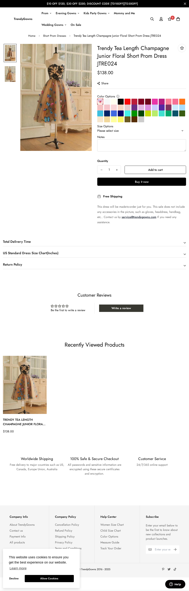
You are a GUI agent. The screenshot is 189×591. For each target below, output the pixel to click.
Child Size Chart (110, 530)
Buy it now (142, 182)
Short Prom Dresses (54, 36)
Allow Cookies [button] (49, 578)
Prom (45, 13)
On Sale (76, 25)
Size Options (105, 126)
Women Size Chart (112, 525)
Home (31, 36)
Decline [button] (14, 578)
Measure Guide (109, 542)
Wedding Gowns (52, 25)
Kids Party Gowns (95, 13)
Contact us (16, 530)
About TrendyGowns (22, 525)
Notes (100, 137)
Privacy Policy (63, 542)
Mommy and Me (124, 13)
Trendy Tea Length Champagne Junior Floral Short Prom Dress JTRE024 (23, 422)
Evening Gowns (66, 13)
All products (17, 542)
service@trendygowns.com (139, 217)
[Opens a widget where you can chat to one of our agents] (175, 584)
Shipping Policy (65, 536)
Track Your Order (110, 548)
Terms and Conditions (68, 548)
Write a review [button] (121, 308)
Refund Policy (63, 530)
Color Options (106, 96)
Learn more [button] (18, 568)
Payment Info (18, 536)
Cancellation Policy (67, 525)
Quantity (102, 161)
